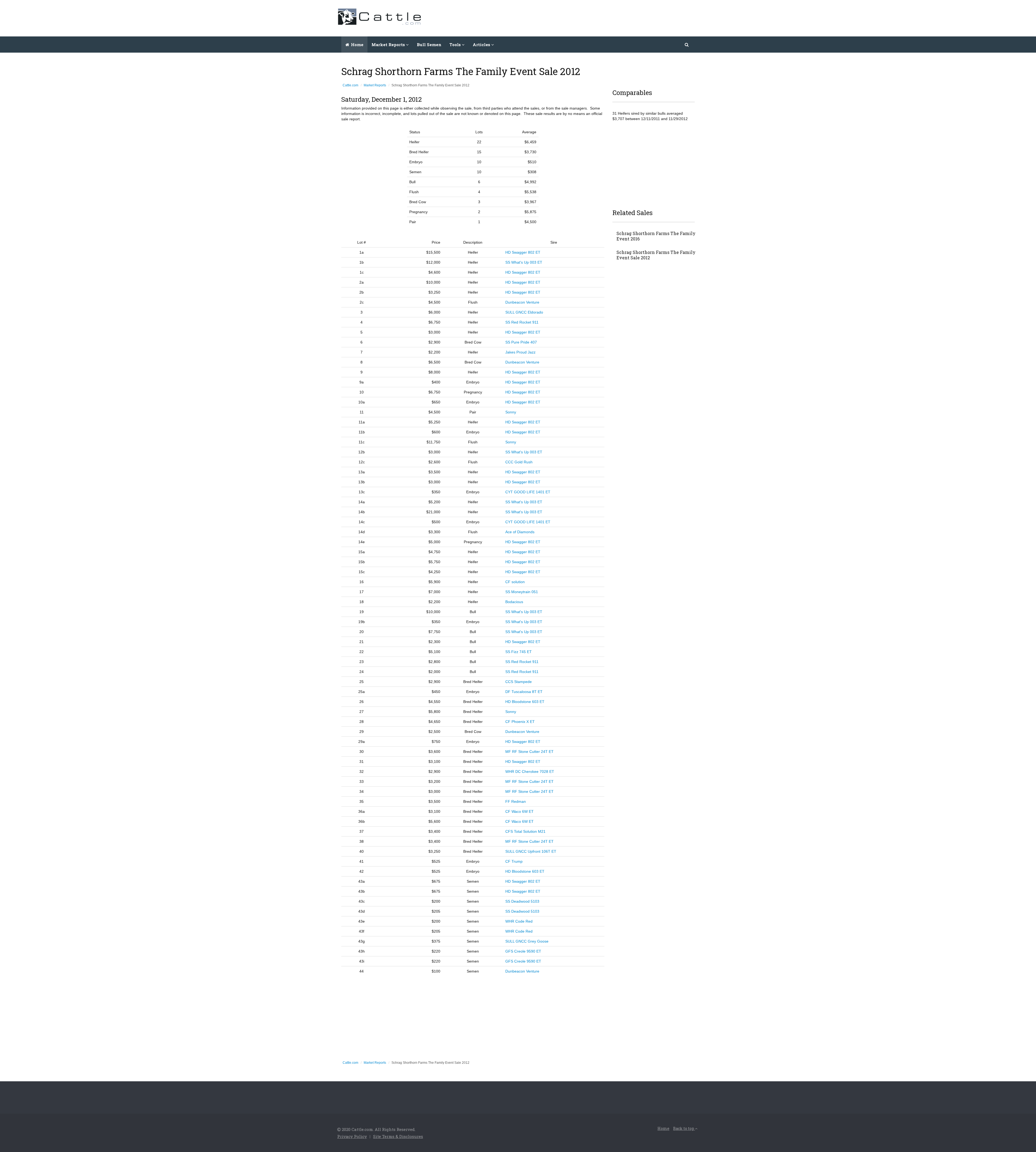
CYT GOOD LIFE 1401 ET (527, 492)
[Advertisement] (600, 17)
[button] (687, 44)
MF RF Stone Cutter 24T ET (529, 751)
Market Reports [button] (389, 44)
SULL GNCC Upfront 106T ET (530, 851)
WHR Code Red (519, 921)
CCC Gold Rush (519, 462)
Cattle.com (350, 85)
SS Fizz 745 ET (518, 652)
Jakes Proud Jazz (520, 352)
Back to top (684, 1128)
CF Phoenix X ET (520, 721)
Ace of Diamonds (519, 532)
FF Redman (515, 801)
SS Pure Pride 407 (521, 342)
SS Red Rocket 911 (522, 322)
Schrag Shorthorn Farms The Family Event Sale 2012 (656, 255)
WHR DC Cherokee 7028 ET (529, 771)
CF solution (515, 582)
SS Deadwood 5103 (522, 901)
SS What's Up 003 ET (523, 262)
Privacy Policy (352, 1136)
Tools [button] (455, 44)
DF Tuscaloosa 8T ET (524, 691)
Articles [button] (482, 44)
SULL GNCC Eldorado (524, 312)
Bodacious (514, 602)
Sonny (510, 412)
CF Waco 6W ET (519, 811)
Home (356, 44)
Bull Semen (429, 44)
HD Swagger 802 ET (522, 252)
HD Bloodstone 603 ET (524, 701)
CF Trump (514, 861)
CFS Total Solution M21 (525, 831)
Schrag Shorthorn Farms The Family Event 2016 (656, 236)
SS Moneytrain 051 (521, 592)
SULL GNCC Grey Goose (526, 941)
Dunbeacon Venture (522, 302)
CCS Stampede (518, 681)
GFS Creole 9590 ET (523, 951)
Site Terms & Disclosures (398, 1136)
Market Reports (375, 85)
